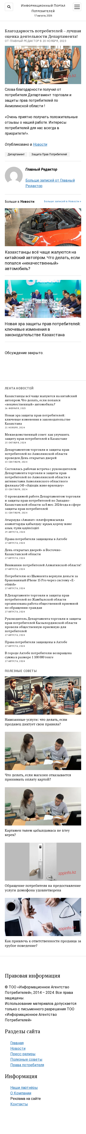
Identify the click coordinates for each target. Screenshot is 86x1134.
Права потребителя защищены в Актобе (36, 539)
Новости (40, 144)
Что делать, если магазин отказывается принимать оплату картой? (38, 777)
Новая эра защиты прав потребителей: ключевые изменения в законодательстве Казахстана (42, 329)
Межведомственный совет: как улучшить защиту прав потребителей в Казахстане (37, 436)
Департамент (16, 154)
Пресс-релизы (23, 1054)
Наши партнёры (24, 1087)
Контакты (19, 1104)
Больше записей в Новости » (62, 201)
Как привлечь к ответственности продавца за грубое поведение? (43, 943)
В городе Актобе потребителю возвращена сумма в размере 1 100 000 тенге (38, 655)
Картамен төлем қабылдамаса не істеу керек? (37, 832)
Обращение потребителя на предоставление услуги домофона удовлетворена (43, 887)
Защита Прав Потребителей (49, 154)
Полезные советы (26, 1059)
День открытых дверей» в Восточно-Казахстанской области (33, 552)
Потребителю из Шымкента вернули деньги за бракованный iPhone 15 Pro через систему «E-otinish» (41, 580)
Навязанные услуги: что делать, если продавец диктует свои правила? (36, 721)
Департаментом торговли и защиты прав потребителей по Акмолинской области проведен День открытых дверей (37, 454)
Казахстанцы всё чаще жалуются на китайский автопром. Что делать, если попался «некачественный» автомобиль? (42, 260)
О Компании (20, 1093)
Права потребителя (27, 1065)
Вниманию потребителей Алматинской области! (43, 565)
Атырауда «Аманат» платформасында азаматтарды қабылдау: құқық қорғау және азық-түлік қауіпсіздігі (38, 524)
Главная (17, 1043)
